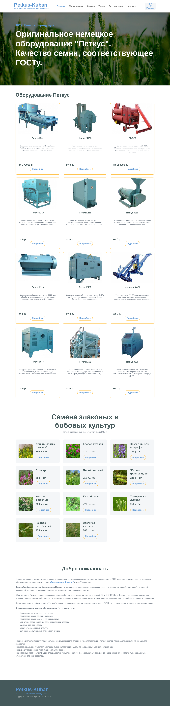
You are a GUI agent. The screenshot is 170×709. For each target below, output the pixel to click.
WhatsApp (150, 8)
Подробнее (37, 169)
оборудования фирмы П (62, 582)
